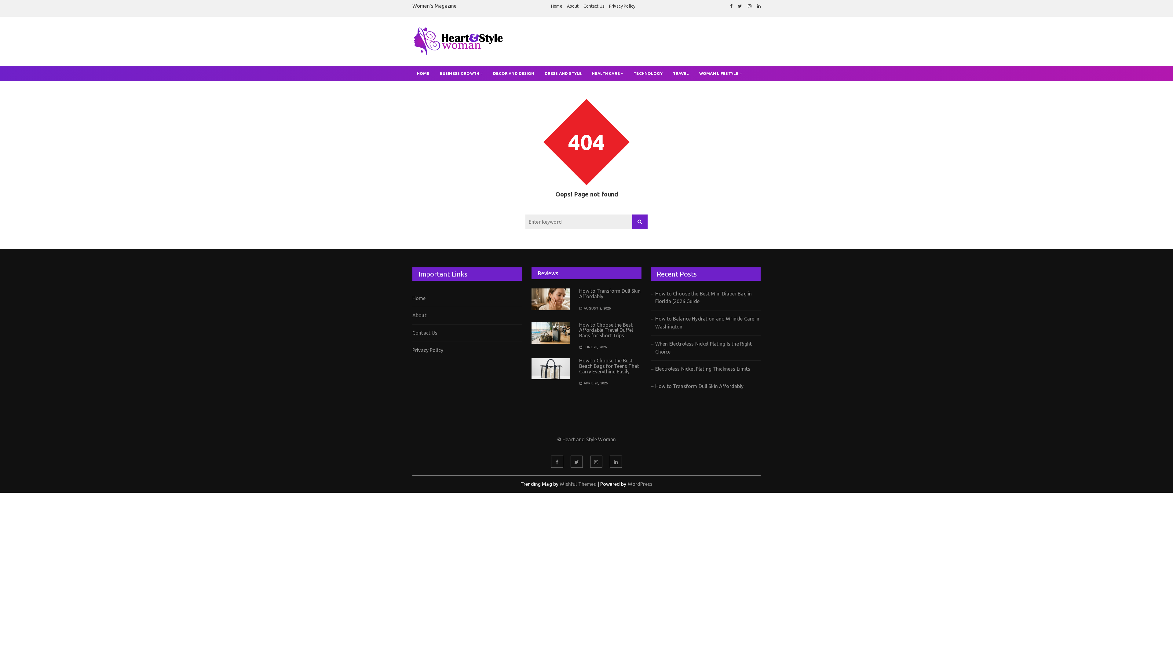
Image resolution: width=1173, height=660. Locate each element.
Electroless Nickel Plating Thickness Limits (702, 369)
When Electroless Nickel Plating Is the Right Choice (703, 347)
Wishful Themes (578, 484)
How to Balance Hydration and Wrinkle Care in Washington (707, 322)
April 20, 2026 (596, 383)
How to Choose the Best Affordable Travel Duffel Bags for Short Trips (606, 330)
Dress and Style (563, 73)
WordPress (640, 484)
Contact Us (594, 6)
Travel (681, 73)
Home (556, 6)
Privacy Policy (622, 6)
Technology (648, 73)
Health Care (606, 73)
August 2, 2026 (597, 308)
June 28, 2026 (595, 347)
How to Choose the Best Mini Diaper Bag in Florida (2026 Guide (703, 297)
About (573, 6)
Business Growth (459, 73)
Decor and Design (513, 73)
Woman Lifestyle (718, 73)
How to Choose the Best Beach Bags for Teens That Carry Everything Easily (609, 366)
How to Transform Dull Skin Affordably (610, 293)
